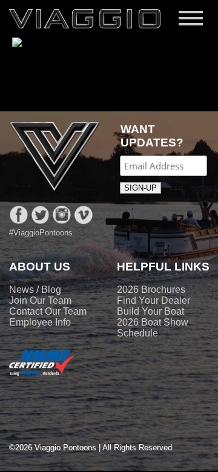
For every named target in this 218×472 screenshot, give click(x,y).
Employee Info (40, 322)
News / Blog (35, 289)
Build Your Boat (150, 311)
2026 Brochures (151, 289)
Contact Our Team (48, 311)
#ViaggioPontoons (41, 232)
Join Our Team (40, 300)
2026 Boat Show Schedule (152, 327)
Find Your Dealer (153, 300)
